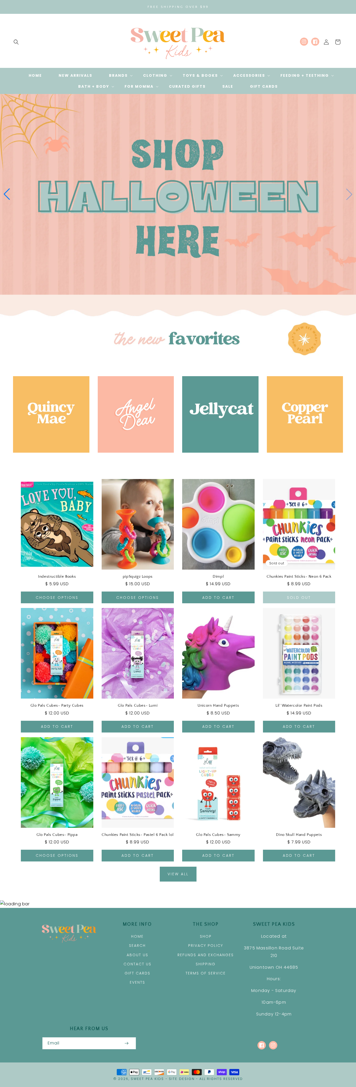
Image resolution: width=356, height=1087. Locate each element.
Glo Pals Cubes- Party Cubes (57, 705)
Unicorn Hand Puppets (218, 705)
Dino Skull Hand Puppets (299, 834)
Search (137, 945)
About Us (137, 955)
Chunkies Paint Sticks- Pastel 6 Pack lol (138, 834)
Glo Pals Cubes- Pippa (57, 834)
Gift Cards (137, 973)
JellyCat (217, 460)
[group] (178, 194)
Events (137, 982)
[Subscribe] (127, 1043)
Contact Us (137, 964)
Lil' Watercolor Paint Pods (299, 705)
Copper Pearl (302, 460)
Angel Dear (132, 460)
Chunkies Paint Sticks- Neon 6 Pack (299, 576)
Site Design (182, 1078)
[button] (16, 42)
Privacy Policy (205, 945)
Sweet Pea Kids (147, 1078)
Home (137, 936)
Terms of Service (206, 973)
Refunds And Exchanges (205, 955)
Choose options (57, 597)
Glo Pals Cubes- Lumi (137, 705)
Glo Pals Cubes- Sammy (218, 834)
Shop (206, 936)
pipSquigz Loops (138, 576)
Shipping (206, 964)
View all (178, 874)
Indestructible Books (57, 576)
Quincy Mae (48, 460)
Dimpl (218, 576)
